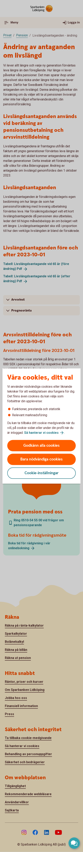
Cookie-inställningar (42, 473)
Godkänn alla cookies (41, 445)
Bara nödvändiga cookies (41, 459)
